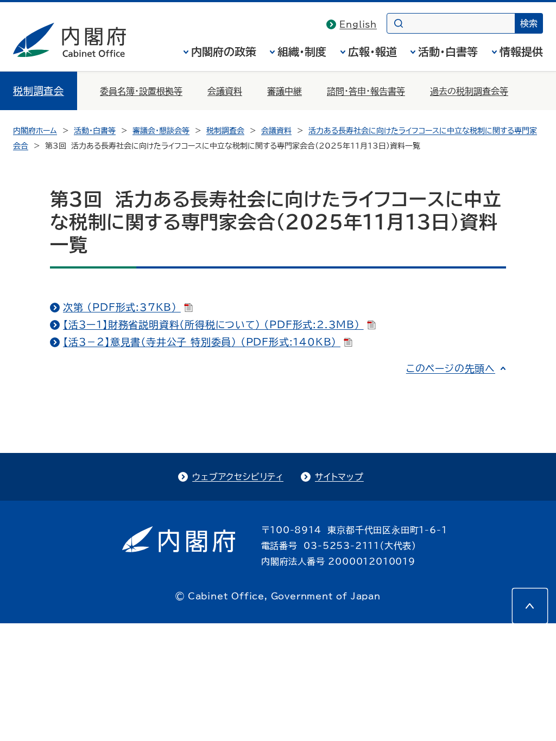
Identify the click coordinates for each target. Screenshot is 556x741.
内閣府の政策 (223, 51)
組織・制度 (301, 51)
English (358, 24)
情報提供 (521, 51)
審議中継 (284, 91)
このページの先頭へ (450, 368)
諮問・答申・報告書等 (366, 91)
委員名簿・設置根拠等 (141, 91)
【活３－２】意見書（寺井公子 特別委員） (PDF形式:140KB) (201, 342)
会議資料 (224, 91)
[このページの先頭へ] (530, 606)
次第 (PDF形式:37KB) (122, 307)
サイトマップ (339, 476)
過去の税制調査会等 (469, 91)
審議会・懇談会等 (160, 131)
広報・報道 (372, 51)
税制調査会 (38, 90)
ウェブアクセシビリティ (237, 476)
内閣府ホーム (35, 131)
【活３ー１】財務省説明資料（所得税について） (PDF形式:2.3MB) (213, 324)
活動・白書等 (448, 51)
